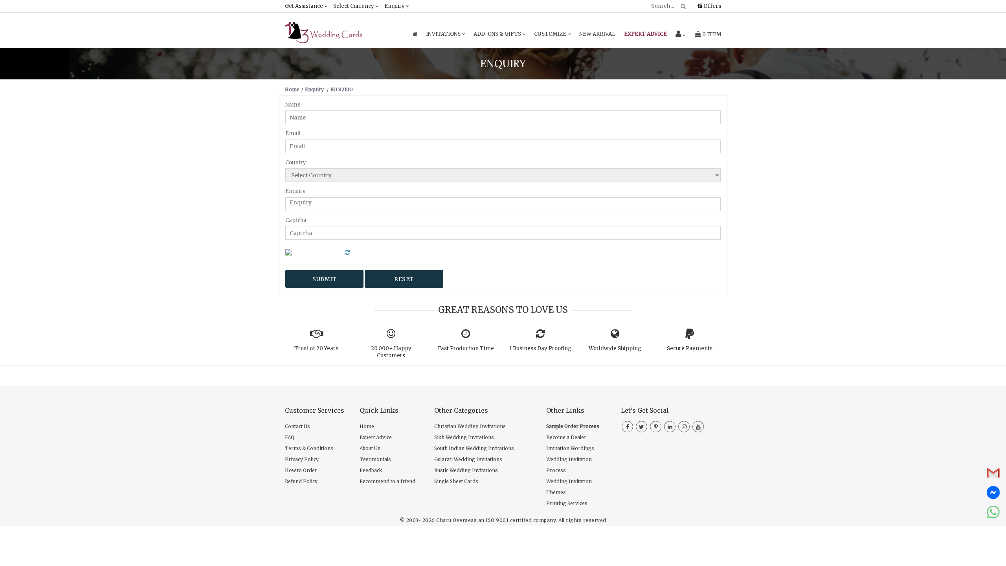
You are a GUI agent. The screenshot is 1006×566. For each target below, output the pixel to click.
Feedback (371, 470)
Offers (711, 5)
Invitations (444, 34)
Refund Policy (301, 481)
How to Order (301, 470)
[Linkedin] (669, 426)
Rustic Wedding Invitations (466, 470)
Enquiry (395, 6)
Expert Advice (376, 437)
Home (367, 426)
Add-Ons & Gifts (498, 34)
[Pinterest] (655, 426)
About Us (370, 448)
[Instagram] (683, 426)
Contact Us (297, 426)
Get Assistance (304, 6)
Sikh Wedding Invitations (464, 437)
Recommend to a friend (387, 481)
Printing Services (566, 503)
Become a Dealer (566, 437)
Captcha (296, 220)
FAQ (289, 437)
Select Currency (354, 6)
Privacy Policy (302, 459)
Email (293, 133)
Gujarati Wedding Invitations (468, 459)
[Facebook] (627, 426)
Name (293, 104)
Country (295, 162)
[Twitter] (641, 426)
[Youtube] (698, 426)
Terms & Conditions (309, 448)
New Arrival (597, 34)
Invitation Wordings (570, 448)
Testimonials (375, 459)
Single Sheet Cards (456, 481)
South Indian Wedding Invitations (474, 448)
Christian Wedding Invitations (470, 426)
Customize (550, 34)
